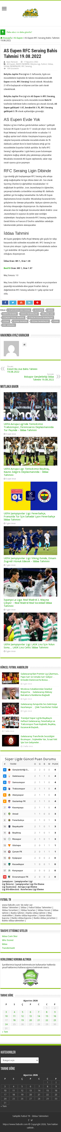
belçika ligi (47, 314)
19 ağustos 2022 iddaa (19, 310)
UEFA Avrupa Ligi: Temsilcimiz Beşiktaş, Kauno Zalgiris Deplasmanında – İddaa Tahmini (27, 472)
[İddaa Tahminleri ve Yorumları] (30, 13)
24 (6, 1024)
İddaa (50, 64)
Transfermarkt (8, 948)
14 (38, 1016)
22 (47, 1020)
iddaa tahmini (20, 321)
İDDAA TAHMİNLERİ (12, 66)
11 (14, 1016)
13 (30, 1016)
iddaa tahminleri (40, 321)
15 (47, 1016)
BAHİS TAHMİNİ (22, 64)
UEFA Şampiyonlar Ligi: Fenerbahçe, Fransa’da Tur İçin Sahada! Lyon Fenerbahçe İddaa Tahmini (29, 516)
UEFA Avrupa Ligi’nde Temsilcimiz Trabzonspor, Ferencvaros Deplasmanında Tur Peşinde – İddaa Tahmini (29, 427)
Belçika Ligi (35, 64)
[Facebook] (29, 1120)
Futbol (44, 64)
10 (6, 1016)
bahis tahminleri (29, 314)
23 (55, 1020)
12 (22, 1016)
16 (55, 1016)
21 (38, 1020)
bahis (50, 310)
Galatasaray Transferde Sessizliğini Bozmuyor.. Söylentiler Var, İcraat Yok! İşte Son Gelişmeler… (39, 739)
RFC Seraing (27, 66)
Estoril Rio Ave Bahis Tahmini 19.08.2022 (22, 369)
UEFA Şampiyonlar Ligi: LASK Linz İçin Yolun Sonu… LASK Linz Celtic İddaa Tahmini (29, 646)
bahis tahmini (10, 314)
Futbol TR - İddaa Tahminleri (34, 1116)
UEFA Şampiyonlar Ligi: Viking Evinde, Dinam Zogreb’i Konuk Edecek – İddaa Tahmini (30, 560)
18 (14, 1020)
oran (55, 321)
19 (22, 1020)
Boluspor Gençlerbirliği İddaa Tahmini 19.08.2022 (39, 377)
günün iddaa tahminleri (41, 318)
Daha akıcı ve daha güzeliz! (19, 32)
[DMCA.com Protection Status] (30, 977)
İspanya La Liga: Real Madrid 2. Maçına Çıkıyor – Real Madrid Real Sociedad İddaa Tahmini (28, 602)
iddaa (6, 321)
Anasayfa (7, 38)
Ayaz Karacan (12, 62)
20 (30, 1020)
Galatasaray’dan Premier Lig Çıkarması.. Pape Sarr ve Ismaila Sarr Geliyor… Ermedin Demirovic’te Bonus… (40, 677)
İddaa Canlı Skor (9, 936)
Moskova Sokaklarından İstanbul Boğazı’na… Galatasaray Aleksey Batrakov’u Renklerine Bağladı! (36, 692)
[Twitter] (31, 1120)
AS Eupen (18, 38)
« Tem (5, 1031)
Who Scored (7, 940)
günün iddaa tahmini (13, 318)
